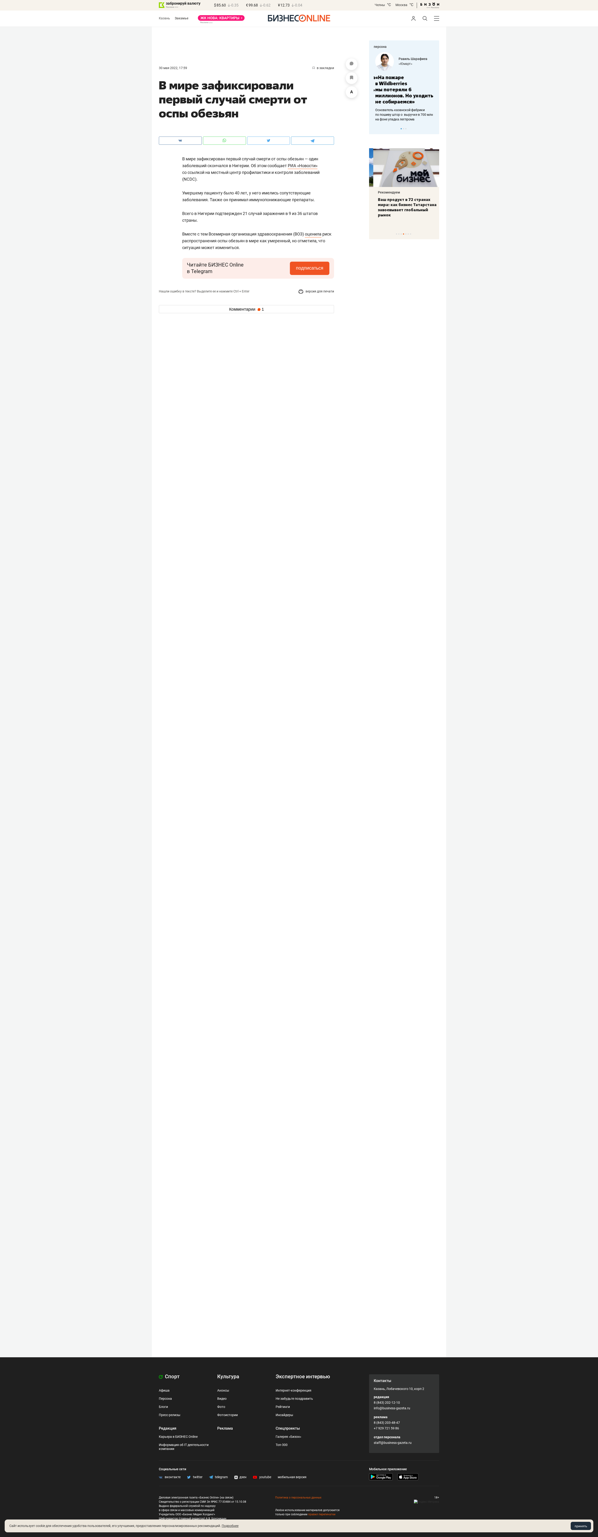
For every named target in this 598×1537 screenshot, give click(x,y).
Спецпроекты (288, 1428)
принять (581, 1526)
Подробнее (230, 1526)
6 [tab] (408, 234)
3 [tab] (405, 128)
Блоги (163, 1407)
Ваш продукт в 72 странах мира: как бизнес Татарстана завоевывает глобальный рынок (403, 207)
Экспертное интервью (303, 1376)
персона (380, 47)
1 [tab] (401, 128)
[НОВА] (221, 19)
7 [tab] (410, 234)
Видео (222, 1398)
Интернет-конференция (293, 1390)
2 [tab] (403, 128)
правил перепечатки (321, 1514)
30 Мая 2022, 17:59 (173, 68)
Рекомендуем (385, 192)
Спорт (172, 1376)
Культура (228, 1376)
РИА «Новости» (302, 165)
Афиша (164, 1390)
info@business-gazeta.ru (392, 1408)
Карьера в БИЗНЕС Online (178, 1437)
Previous (375, 128)
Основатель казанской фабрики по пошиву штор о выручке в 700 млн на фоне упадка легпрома (402, 114)
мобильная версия (292, 1477)
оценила (313, 234)
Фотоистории (227, 1415)
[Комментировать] (351, 64)
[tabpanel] (404, 87)
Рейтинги (283, 1407)
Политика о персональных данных (298, 1497)
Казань (164, 18)
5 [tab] (405, 234)
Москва (401, 5)
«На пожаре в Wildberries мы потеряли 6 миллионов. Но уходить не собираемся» (403, 89)
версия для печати (319, 291)
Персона (165, 1398)
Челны (380, 5)
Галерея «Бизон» (288, 1437)
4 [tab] (403, 234)
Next (434, 128)
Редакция (167, 1428)
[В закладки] (351, 78)
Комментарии (246, 309)
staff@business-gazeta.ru (393, 1443)
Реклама (225, 1428)
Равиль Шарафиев (411, 59)
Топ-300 (282, 1445)
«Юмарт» (404, 64)
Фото (221, 1407)
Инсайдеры (284, 1415)
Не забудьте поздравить (294, 1398)
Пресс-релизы (169, 1415)
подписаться (309, 268)
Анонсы (223, 1390)
